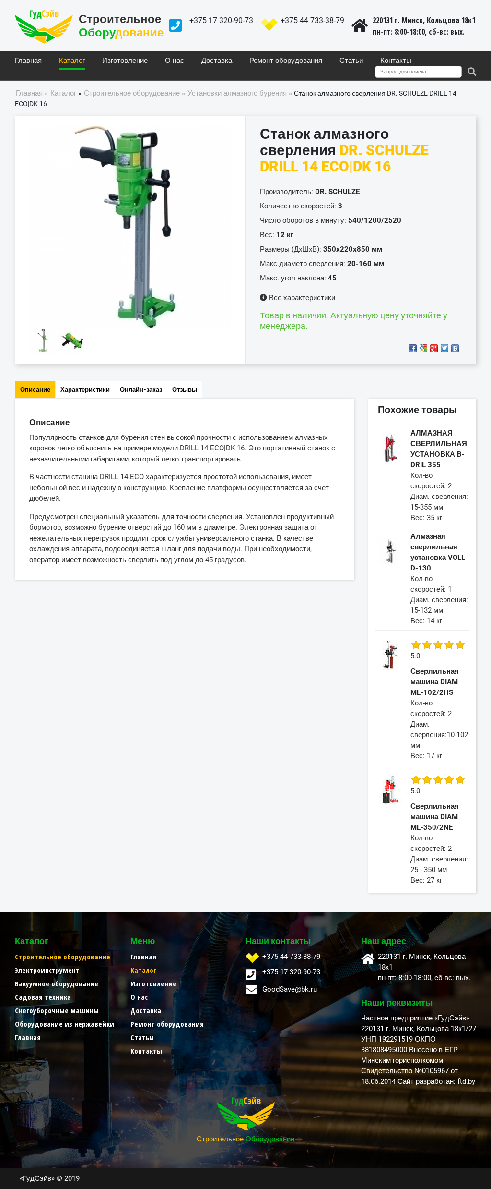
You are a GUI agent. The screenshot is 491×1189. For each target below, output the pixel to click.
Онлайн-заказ (141, 389)
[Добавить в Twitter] (444, 348)
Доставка (216, 61)
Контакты (395, 61)
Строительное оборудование (62, 956)
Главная (28, 61)
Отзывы (184, 389)
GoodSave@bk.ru (289, 989)
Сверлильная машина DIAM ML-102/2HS (434, 682)
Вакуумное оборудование (56, 983)
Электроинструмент (47, 970)
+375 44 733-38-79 (312, 20)
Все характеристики (301, 297)
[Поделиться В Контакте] (455, 348)
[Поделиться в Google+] (434, 348)
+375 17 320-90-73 (221, 20)
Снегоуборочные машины (57, 1010)
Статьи (351, 61)
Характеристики (85, 389)
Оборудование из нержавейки (64, 1024)
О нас (174, 61)
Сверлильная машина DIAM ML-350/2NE (434, 817)
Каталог (72, 61)
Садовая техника (43, 997)
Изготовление (125, 61)
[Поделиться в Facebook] (413, 348)
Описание (35, 389)
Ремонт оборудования (285, 61)
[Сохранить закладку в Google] (423, 348)
